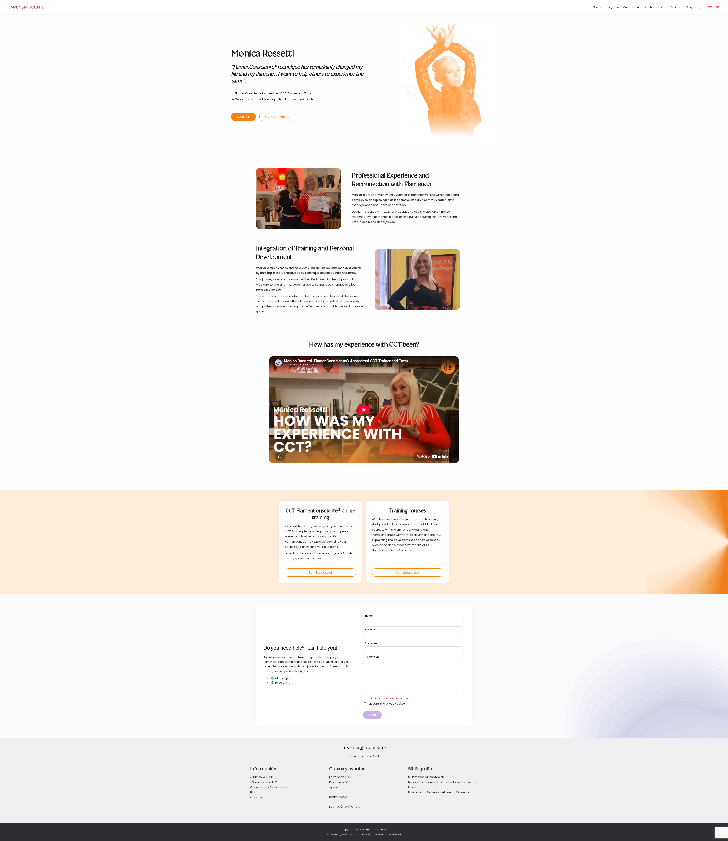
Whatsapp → (283, 678)
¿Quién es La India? (263, 782)
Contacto (676, 7)
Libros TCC (656, 7)
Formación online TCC (344, 807)
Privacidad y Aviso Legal (341, 834)
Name (369, 616)
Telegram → (282, 683)
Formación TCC (340, 777)
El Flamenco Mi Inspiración (426, 777)
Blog (689, 7)
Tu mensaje (372, 657)
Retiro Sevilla (338, 797)
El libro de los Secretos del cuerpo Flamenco (439, 792)
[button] (603, 7)
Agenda (614, 7)
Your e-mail (372, 643)
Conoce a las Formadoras (268, 787)
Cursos (597, 7)
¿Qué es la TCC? (262, 777)
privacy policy (395, 703)
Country (370, 629)
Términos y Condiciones (387, 834)
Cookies (364, 834)
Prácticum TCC (340, 782)
